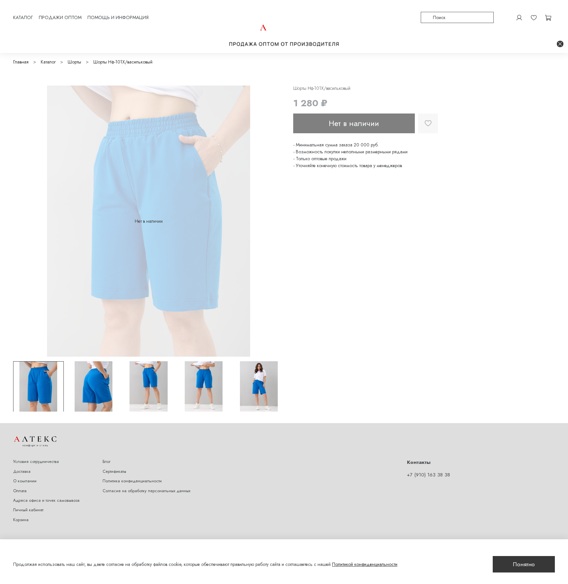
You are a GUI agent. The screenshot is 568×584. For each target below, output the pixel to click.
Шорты (74, 62)
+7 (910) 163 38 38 (428, 474)
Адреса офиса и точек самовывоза (46, 500)
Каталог (48, 62)
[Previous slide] (22, 221)
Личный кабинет (28, 510)
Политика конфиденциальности (132, 481)
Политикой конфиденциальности (364, 564)
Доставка (22, 471)
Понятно (524, 564)
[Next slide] (275, 221)
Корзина (21, 520)
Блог (106, 462)
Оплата (20, 491)
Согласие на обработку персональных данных (146, 491)
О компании (24, 481)
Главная (21, 62)
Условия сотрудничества (36, 462)
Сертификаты (114, 471)
